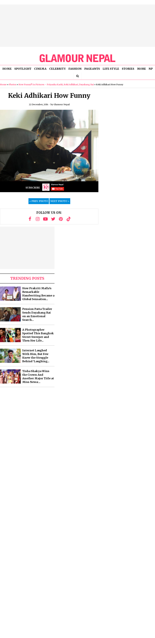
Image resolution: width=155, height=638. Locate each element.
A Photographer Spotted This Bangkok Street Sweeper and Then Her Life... (38, 335)
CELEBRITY (57, 68)
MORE (141, 68)
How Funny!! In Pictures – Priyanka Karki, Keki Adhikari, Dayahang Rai (56, 84)
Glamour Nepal (62, 104)
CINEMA (40, 68)
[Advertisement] (77, 26)
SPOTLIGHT (22, 68)
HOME (7, 68)
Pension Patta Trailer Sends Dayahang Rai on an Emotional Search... (37, 314)
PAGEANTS (92, 68)
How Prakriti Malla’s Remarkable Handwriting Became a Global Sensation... (38, 293)
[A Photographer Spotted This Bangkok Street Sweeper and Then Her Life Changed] (10, 335)
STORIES (128, 68)
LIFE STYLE (111, 68)
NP (151, 68)
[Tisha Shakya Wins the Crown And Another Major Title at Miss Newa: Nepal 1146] (10, 376)
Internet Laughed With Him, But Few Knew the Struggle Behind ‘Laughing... (35, 356)
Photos (12, 84)
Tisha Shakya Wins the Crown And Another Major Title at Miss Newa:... (38, 376)
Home (3, 84)
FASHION (75, 68)
